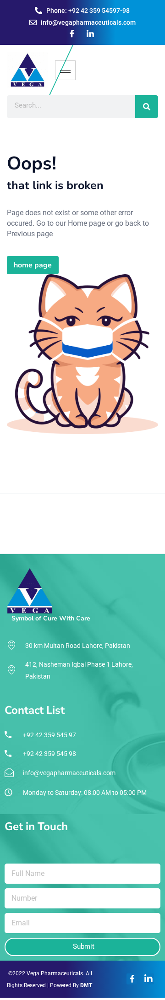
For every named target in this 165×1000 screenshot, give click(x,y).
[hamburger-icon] (65, 70)
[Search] (146, 106)
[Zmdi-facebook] (132, 978)
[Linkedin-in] (148, 978)
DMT (86, 985)
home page (33, 265)
